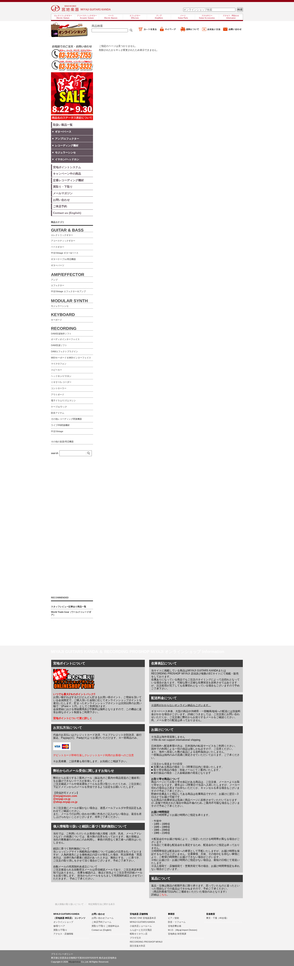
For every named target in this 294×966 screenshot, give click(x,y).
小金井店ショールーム (141, 926)
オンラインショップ (63, 922)
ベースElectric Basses (110, 17)
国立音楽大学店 (137, 946)
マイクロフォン (58, 363)
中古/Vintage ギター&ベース (64, 253)
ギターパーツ (57, 265)
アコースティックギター (63, 240)
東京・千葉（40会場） (217, 918)
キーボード (56, 320)
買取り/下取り (60, 930)
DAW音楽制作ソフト (61, 333)
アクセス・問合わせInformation (231, 17)
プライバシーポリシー (62, 954)
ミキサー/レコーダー (61, 382)
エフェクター (57, 285)
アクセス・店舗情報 (63, 934)
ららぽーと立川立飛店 (141, 930)
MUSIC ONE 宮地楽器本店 (143, 918)
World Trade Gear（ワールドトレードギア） (71, 613)
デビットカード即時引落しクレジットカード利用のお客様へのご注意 (93, 755)
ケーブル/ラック (59, 407)
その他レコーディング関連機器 (66, 419)
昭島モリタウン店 (138, 934)
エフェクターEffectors (135, 17)
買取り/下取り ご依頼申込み (105, 926)
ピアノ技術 (173, 918)
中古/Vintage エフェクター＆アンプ (68, 291)
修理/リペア (59, 926)
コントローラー (58, 388)
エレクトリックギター (62, 235)
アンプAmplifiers (159, 17)
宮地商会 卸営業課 (177, 934)
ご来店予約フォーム (101, 922)
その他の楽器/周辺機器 (62, 441)
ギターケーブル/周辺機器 (63, 259)
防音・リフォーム (177, 922)
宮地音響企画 (174, 926)
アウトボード (57, 394)
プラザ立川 (135, 938)
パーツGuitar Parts (183, 17)
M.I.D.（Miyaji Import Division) (182, 930)
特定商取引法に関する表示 (101, 904)
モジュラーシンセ (60, 306)
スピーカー (56, 370)
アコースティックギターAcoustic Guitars (87, 17)
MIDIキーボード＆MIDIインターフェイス (71, 357)
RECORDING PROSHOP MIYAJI (146, 942)
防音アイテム (57, 413)
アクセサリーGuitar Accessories (207, 17)
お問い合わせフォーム (103, 918)
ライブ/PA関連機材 (60, 425)
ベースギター (57, 247)
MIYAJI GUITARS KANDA (142, 922)
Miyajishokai (74, 962)
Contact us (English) (101, 930)
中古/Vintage (57, 431)
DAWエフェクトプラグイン (64, 351)
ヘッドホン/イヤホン (61, 376)
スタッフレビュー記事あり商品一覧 (68, 606)
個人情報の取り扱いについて (69, 904)
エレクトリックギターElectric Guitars (63, 17)
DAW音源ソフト (59, 345)
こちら (163, 894)
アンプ (54, 280)
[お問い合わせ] (232, 31)
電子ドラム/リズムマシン (63, 400)
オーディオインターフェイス (65, 339)
